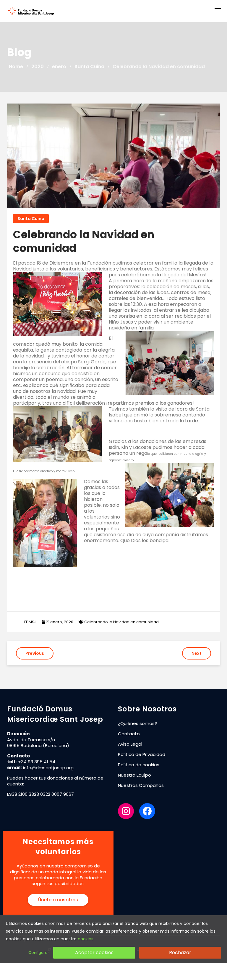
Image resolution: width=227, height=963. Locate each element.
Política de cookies (138, 765)
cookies (85, 939)
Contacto (129, 734)
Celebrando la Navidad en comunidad (121, 622)
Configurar (38, 952)
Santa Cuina (30, 219)
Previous (34, 653)
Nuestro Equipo (134, 775)
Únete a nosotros (58, 900)
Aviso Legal (130, 744)
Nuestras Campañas (141, 785)
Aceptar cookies (94, 952)
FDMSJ (30, 622)
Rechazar (180, 952)
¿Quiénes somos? (137, 723)
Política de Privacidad (141, 754)
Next (197, 653)
